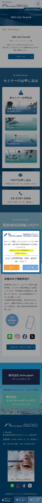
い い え (30, 267)
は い (11, 267)
